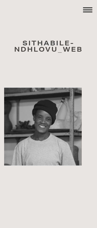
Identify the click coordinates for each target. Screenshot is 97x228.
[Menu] (87, 9)
